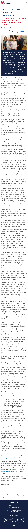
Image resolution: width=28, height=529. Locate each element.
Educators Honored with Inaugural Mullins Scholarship (17, 494)
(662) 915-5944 (14, 511)
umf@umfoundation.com (14, 510)
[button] (26, 2)
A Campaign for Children (5, 495)
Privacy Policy (14, 515)
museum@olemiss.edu (8, 471)
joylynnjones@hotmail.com (14, 458)
